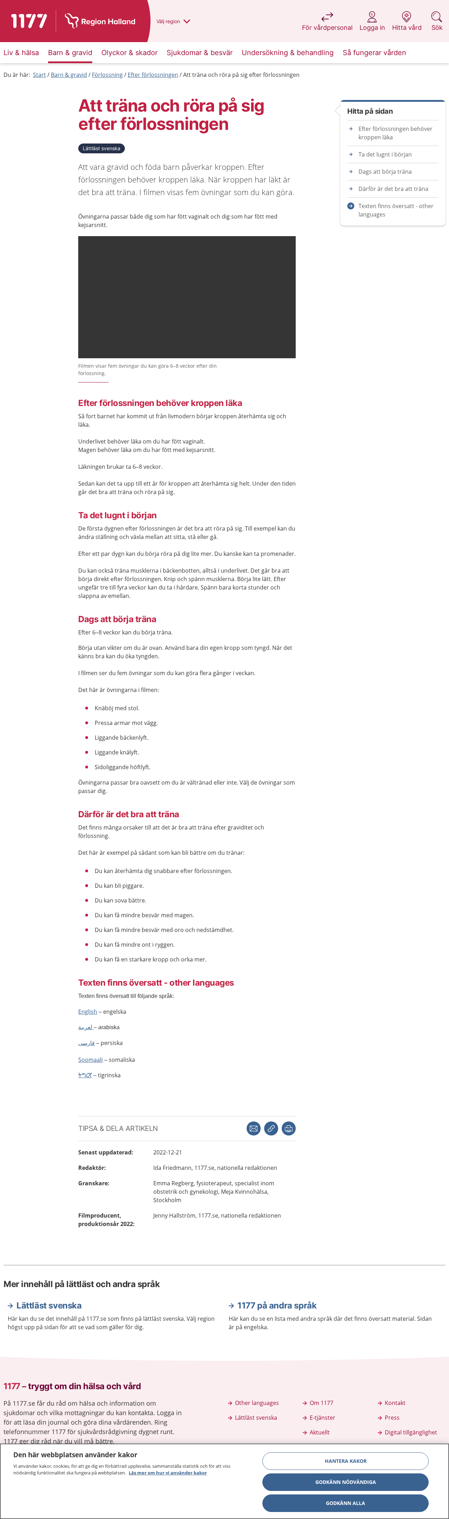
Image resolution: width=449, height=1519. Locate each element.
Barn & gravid (69, 75)
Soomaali (90, 1060)
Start (39, 75)
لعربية (86, 1027)
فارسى (86, 1043)
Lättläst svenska (101, 148)
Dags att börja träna (385, 171)
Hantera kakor (346, 1461)
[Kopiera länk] (271, 1128)
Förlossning (107, 75)
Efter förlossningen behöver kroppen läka (395, 133)
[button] (289, 1128)
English (87, 1011)
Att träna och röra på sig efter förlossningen (241, 75)
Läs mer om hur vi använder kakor (168, 1473)
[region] (224, 1481)
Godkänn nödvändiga (345, 1482)
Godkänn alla (345, 1503)
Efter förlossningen (153, 75)
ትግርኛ (85, 1075)
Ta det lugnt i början (385, 154)
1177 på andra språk (276, 1305)
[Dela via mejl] (254, 1128)
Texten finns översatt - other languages (396, 210)
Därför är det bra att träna (393, 189)
